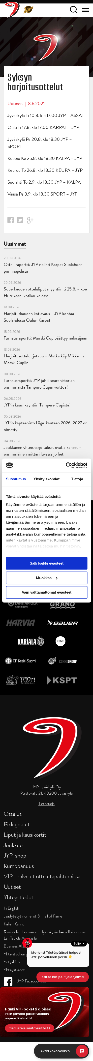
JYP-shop (15, 855)
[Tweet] (20, 221)
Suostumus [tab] (16, 479)
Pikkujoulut (17, 824)
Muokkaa (44, 578)
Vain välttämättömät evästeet (46, 592)
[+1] (30, 222)
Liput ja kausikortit (25, 834)
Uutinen (15, 103)
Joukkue (13, 845)
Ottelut (13, 813)
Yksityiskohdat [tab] (46, 479)
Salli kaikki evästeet (46, 563)
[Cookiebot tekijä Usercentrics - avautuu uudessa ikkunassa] (66, 465)
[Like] (10, 221)
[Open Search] (73, 10)
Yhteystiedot (18, 897)
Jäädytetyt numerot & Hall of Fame (33, 916)
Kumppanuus (19, 865)
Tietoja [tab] (77, 479)
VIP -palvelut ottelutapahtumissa (42, 876)
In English (11, 908)
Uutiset (12, 886)
